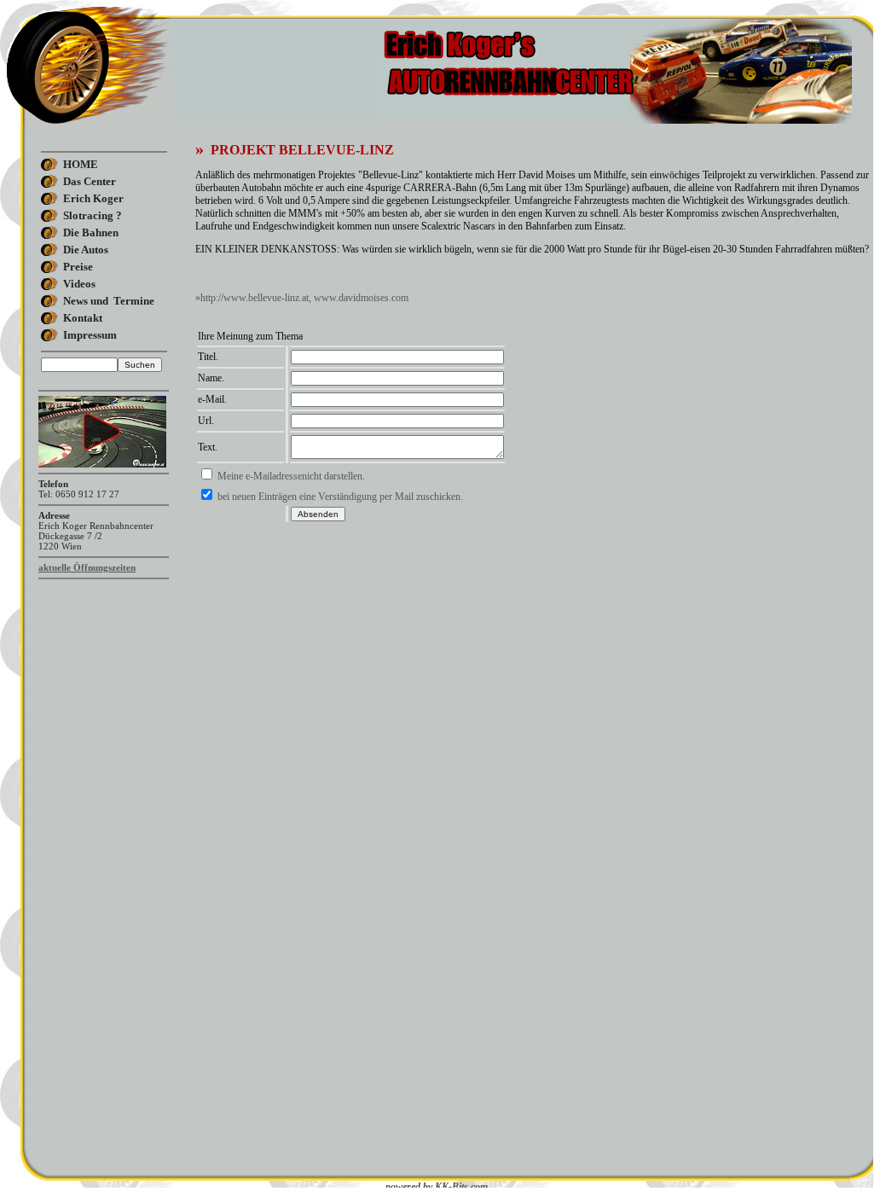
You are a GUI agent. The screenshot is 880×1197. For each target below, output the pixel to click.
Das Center (90, 181)
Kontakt (83, 317)
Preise (78, 266)
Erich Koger (93, 198)
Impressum (90, 334)
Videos (79, 283)
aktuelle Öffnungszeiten (87, 567)
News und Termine (109, 300)
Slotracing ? (92, 215)
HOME (81, 164)
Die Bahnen (91, 232)
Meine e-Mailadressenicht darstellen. (291, 476)
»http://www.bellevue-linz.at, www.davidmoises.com (301, 298)
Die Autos (86, 249)
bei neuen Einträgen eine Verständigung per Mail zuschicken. (340, 497)
